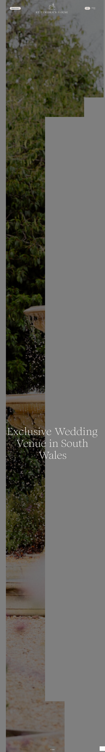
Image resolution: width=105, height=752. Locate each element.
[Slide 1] (50, 750)
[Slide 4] (54, 750)
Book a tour (15, 8)
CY (87, 8)
